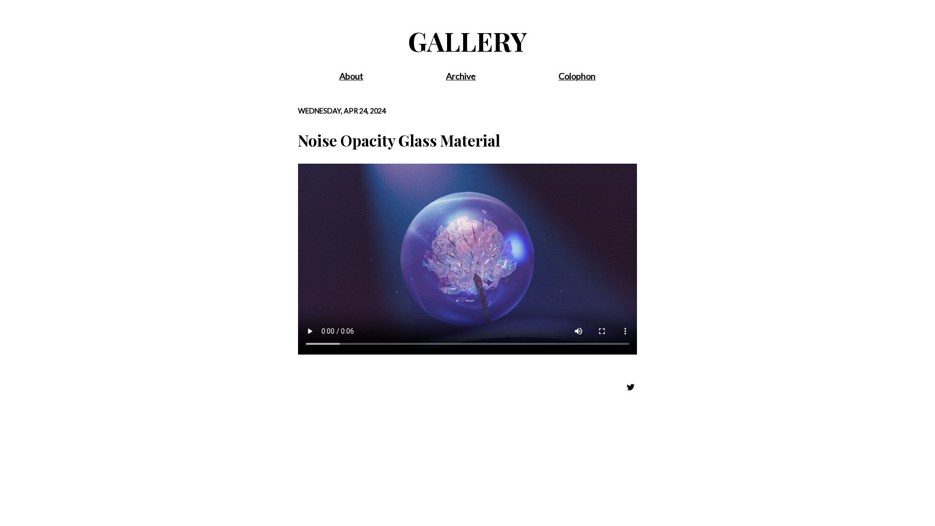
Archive (461, 76)
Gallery (467, 40)
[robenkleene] (631, 387)
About (351, 76)
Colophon (577, 76)
